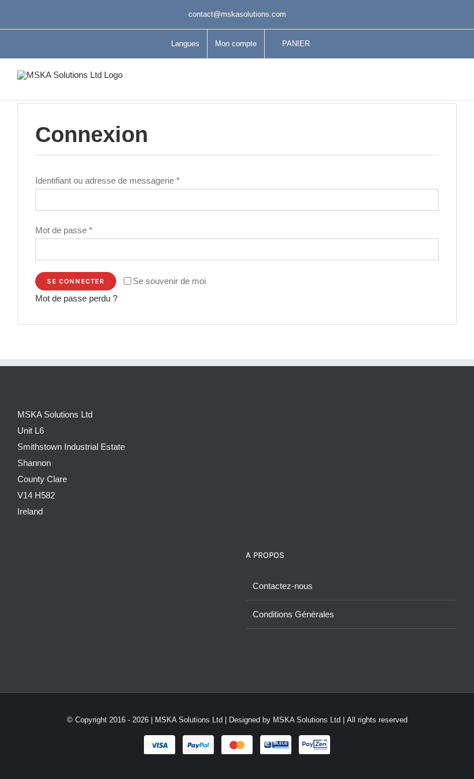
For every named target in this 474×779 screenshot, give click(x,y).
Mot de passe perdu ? (76, 298)
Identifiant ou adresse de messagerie (107, 180)
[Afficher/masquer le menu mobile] (452, 82)
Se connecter (76, 281)
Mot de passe (63, 230)
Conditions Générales (293, 614)
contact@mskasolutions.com (237, 14)
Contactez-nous (283, 586)
